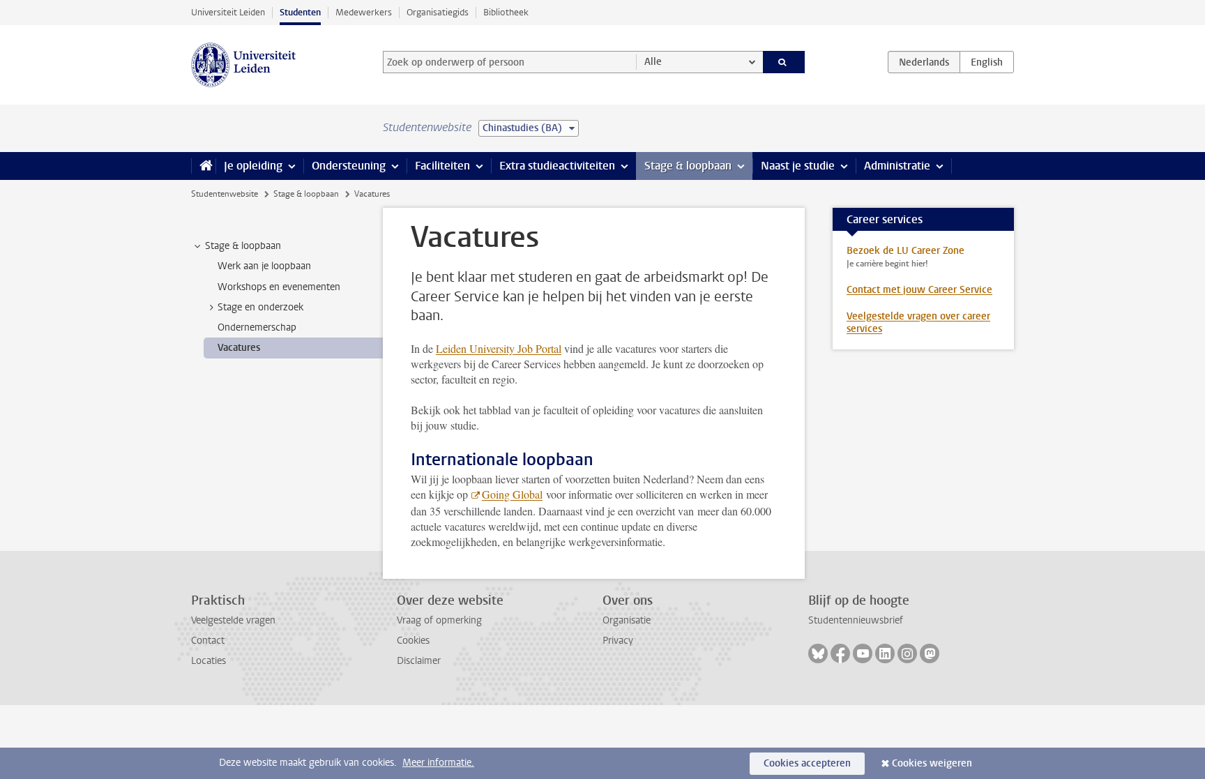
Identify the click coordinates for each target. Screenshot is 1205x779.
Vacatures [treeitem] (239, 347)
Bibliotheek (506, 12)
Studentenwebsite (224, 193)
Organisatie (626, 620)
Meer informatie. (438, 762)
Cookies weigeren (932, 763)
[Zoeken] (784, 62)
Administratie (897, 165)
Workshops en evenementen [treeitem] (279, 287)
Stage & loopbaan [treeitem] (243, 245)
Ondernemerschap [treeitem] (257, 327)
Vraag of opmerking (439, 620)
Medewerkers (363, 12)
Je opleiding (253, 165)
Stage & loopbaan (688, 165)
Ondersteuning (349, 165)
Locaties (208, 660)
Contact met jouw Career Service (919, 289)
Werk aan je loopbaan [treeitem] (264, 266)
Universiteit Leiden (228, 12)
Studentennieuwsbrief (855, 620)
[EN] (987, 62)
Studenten (300, 12)
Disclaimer (419, 660)
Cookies (413, 640)
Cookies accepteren (807, 763)
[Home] (203, 166)
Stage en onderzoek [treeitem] (260, 307)
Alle (653, 61)
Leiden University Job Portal (498, 348)
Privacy (617, 640)
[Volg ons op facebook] (840, 653)
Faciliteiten (442, 165)
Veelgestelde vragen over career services (918, 322)
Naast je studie (798, 165)
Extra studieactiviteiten (557, 165)
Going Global (512, 494)
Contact (208, 640)
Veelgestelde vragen (233, 620)
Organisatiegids (438, 12)
